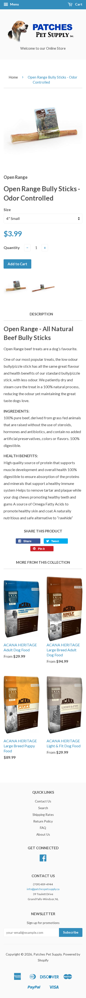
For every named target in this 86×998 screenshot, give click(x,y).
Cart (78, 4)
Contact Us (43, 801)
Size (7, 209)
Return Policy (43, 821)
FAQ (43, 828)
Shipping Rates (43, 815)
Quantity (12, 247)
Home (13, 77)
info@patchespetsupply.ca (43, 889)
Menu (14, 4)
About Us (43, 834)
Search (43, 808)
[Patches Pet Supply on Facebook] (43, 859)
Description (41, 314)
